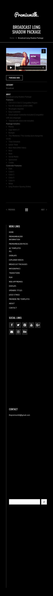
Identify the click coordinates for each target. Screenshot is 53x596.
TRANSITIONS (14, 273)
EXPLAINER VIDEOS (16, 260)
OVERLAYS (13, 255)
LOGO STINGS (14, 295)
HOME (11, 232)
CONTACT (13, 308)
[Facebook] (11, 325)
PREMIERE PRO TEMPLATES (19, 299)
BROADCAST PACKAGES (18, 264)
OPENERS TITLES (15, 290)
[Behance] (24, 332)
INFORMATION (14, 239)
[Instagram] (18, 332)
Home (12, 38)
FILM (10, 277)
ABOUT (12, 303)
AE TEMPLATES (15, 248)
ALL (10, 251)
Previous (11, 209)
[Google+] (37, 325)
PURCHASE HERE (14, 77)
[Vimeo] (24, 325)
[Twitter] (18, 325)
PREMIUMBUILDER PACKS (18, 244)
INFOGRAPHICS (14, 269)
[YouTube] (31, 325)
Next (43, 209)
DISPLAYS (12, 286)
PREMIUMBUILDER (16, 236)
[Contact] (11, 332)
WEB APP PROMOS (16, 282)
